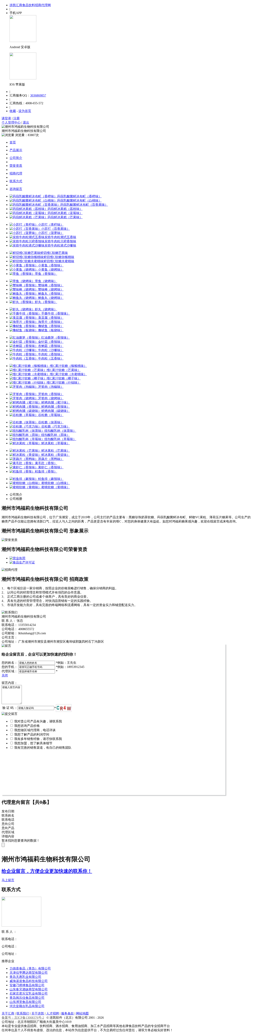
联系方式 (16, 181)
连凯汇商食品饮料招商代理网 (30, 5)
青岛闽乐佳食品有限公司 (27, 997)
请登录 (6, 118)
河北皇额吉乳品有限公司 (27, 1006)
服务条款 (67, 1013)
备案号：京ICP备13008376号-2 (23, 1017)
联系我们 (22, 1013)
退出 (26, 122)
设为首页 (24, 111)
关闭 (5, 675)
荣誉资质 (16, 165)
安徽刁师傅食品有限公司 (27, 985)
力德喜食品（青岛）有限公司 (30, 968)
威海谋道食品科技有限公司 (29, 981)
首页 (13, 142)
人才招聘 (52, 1013)
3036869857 (38, 95)
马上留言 (8, 880)
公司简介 (16, 158)
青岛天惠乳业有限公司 (25, 976)
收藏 (13, 111)
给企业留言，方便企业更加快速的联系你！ (47, 871)
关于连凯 (37, 1013)
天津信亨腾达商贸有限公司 (29, 972)
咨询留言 (16, 189)
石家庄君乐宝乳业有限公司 (29, 993)
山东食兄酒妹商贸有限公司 (29, 989)
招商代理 (16, 173)
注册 (16, 118)
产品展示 (16, 150)
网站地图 (82, 1013)
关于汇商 (8, 1013)
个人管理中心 (11, 122)
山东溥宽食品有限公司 (25, 1002)
